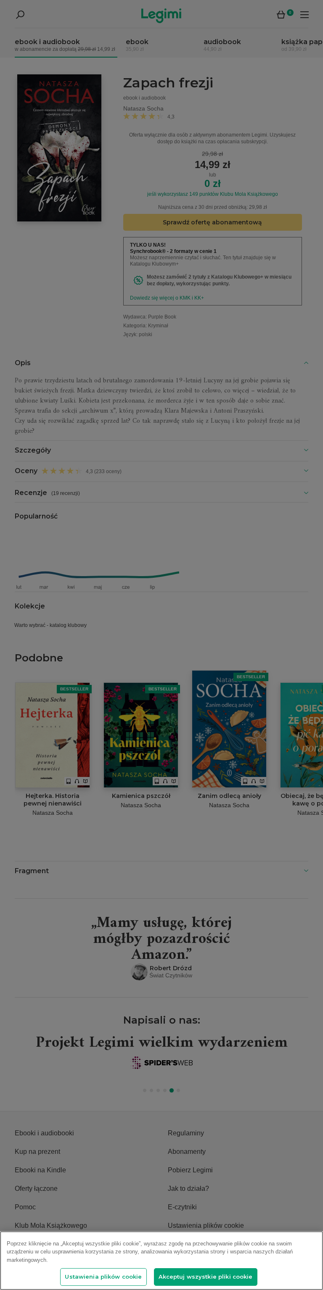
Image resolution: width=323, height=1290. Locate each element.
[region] (161, 1260)
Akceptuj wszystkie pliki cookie (206, 1276)
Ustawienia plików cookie (103, 1276)
